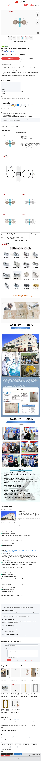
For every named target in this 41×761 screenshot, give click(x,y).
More (2, 751)
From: (6, 645)
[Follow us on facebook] (33, 754)
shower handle (22, 723)
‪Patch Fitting (8, 551)
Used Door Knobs (18, 744)
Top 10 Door (21, 746)
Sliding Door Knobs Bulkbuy (6, 749)
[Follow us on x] (34, 754)
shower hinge (32, 723)
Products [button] (10, 4)
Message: (5, 651)
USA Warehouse (33, 721)
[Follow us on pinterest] (39, 754)
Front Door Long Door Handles (7, 736)
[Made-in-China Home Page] (20, 2)
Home (2, 7)
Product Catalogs (16, 719)
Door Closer (13, 551)
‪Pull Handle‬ (25, 550)
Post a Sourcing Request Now (30, 660)
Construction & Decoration (8, 7)
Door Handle (26, 7)
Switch (21, 721)
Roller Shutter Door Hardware (15, 721)
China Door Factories (5, 741)
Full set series (32, 725)
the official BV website (26, 507)
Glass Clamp (16, 550)
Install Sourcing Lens (6, 755)
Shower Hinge (10, 550)
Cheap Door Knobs (34, 744)
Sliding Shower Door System (5, 725)
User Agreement (26, 758)
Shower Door (3, 723)
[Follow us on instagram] (36, 754)
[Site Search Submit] (26, 5)
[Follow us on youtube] (37, 754)
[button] (1, 1)
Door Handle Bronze (25, 736)
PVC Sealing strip (23, 725)
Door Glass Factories (25, 741)
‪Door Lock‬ (30, 550)
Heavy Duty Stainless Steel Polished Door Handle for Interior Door (15, 694)
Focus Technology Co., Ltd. (13, 758)
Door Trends (27, 746)
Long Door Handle (17, 736)
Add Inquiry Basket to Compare (20, 41)
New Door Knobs (26, 744)
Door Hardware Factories (15, 741)
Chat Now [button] (31, 58)
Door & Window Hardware (18, 7)
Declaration (31, 758)
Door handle (13, 723)
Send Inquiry (10, 58)
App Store (4, 754)
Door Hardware (3, 721)
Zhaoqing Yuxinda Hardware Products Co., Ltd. (11, 50)
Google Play (10, 754)
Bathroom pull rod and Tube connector (17, 725)
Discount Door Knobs (5, 746)
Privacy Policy (37, 758)
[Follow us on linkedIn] (29, 755)
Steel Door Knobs (14, 746)
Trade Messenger (18, 754)
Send (9, 660)
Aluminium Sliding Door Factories (7, 744)
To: (6, 648)
